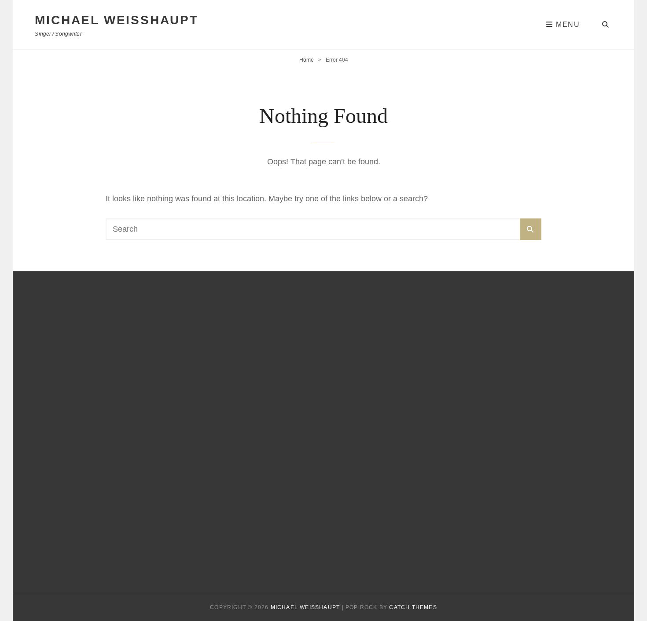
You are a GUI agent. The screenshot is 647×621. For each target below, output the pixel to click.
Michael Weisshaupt (116, 20)
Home (306, 60)
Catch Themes (413, 607)
